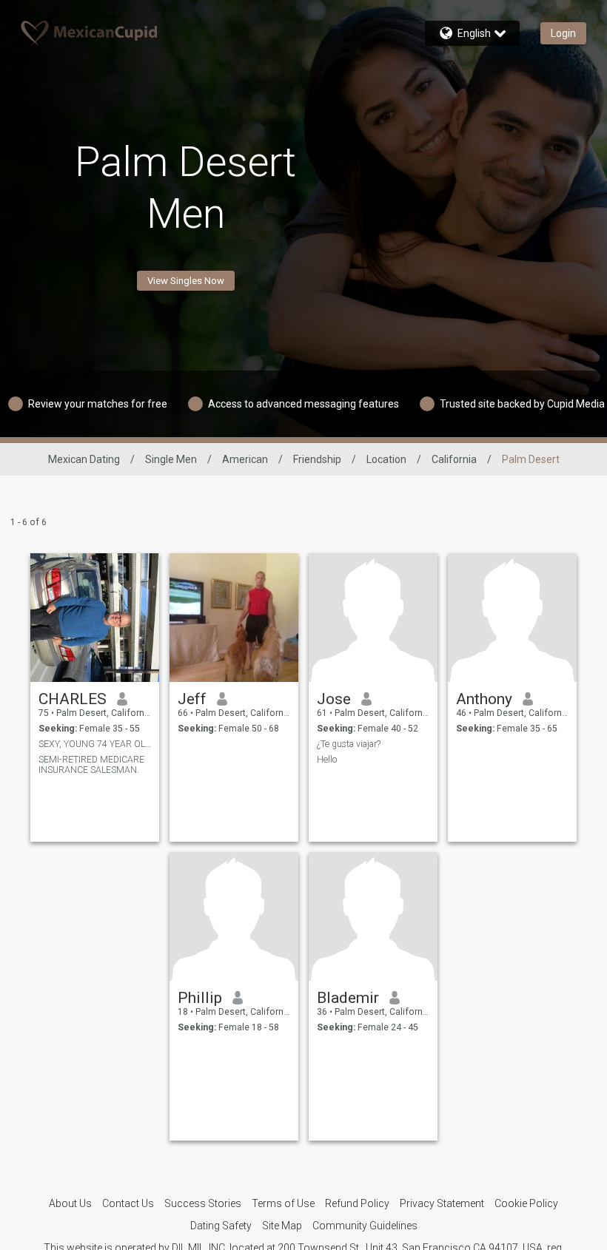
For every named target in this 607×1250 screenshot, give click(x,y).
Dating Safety (221, 1226)
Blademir (348, 998)
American (245, 459)
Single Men (171, 459)
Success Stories (202, 1203)
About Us (70, 1203)
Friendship (317, 459)
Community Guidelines (364, 1226)
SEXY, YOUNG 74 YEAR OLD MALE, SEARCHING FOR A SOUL (95, 744)
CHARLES (72, 699)
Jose (334, 699)
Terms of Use (283, 1203)
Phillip (200, 998)
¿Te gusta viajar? (348, 744)
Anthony (484, 699)
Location (386, 459)
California (454, 459)
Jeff (192, 699)
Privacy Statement (442, 1203)
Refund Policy (357, 1203)
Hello (327, 759)
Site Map (282, 1226)
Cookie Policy (526, 1203)
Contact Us (128, 1203)
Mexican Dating (84, 459)
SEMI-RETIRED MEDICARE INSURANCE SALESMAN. (91, 764)
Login (563, 33)
